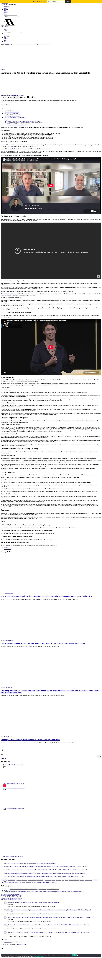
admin (3, 95)
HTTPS (66, 880)
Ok (73, 955)
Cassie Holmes (24, 880)
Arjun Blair (6, 876)
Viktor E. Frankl (41, 882)
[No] (77, 955)
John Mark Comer (74, 880)
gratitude (53, 880)
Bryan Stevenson (19, 880)
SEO (2, 882)
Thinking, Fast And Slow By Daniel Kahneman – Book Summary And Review (30, 740)
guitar (5, 863)
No (75, 955)
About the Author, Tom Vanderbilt (12, 112)
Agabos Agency (8, 942)
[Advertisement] (51, 57)
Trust (35, 882)
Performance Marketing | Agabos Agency (12, 764)
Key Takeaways (11, 110)
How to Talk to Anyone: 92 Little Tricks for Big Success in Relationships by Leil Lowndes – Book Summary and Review (46, 596)
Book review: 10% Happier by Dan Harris (13, 856)
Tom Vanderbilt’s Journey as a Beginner (13, 114)
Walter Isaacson (51, 882)
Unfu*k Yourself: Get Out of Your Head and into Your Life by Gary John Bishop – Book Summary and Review (43, 643)
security (95, 880)
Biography (4, 880)
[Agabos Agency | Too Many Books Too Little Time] (8, 25)
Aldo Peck (6, 873)
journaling (82, 880)
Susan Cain (11, 882)
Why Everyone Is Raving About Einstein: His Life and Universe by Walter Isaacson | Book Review (31, 863)
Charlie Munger (34, 880)
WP (7, 944)
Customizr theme (22, 944)
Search (2, 754)
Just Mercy (87, 880)
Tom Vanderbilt (29, 882)
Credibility (41, 880)
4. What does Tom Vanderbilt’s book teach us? (17, 124)
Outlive (90, 880)
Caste (29, 880)
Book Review (11, 880)
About (5, 939)
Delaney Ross (7, 869)
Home (2, 44)
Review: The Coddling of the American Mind (13, 788)
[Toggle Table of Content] (2, 108)
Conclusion (7, 118)
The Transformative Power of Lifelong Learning (15, 117)
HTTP (63, 880)
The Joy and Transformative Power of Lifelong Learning (25, 148)
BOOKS (7, 44)
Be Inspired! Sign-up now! (39, 1)
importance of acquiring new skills (11, 293)
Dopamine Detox (48, 880)
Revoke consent (38, 956)
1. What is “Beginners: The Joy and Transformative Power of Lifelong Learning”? (24, 121)
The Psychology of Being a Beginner (12, 116)
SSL (6, 882)
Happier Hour (58, 880)
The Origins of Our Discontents (19, 882)
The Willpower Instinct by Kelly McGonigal (13, 783)
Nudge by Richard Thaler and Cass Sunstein (13, 808)
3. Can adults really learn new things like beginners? (18, 123)
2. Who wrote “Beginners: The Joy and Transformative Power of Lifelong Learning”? (25, 122)
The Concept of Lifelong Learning (12, 113)
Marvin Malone (7, 866)
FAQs (6, 120)
